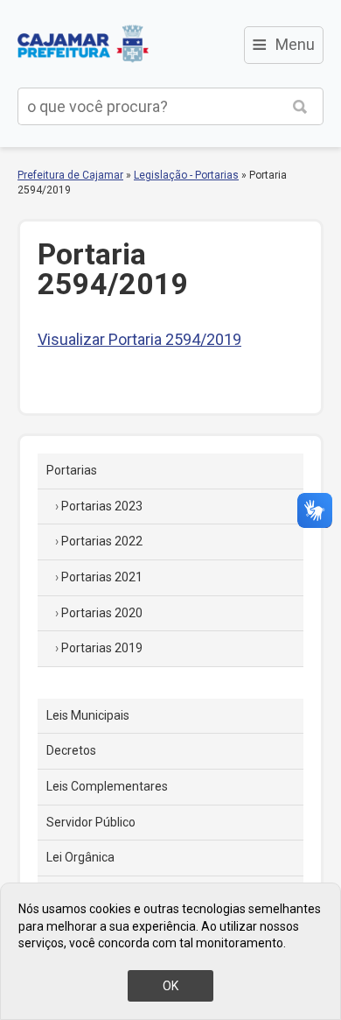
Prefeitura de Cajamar (83, 44)
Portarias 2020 (102, 613)
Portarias (71, 470)
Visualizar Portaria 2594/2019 (139, 339)
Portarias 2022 (102, 541)
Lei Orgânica (80, 857)
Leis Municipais (87, 715)
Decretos (71, 750)
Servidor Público (91, 822)
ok (170, 986)
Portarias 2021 (102, 577)
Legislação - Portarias (186, 175)
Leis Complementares (107, 786)
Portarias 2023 (102, 506)
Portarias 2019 (102, 648)
